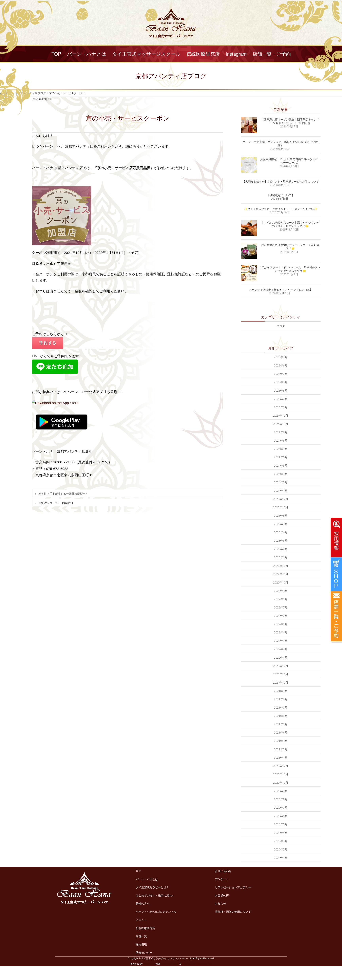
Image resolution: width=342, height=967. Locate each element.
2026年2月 (280, 374)
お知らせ (220, 903)
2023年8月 (280, 515)
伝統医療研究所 (145, 928)
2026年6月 (280, 365)
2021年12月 (280, 666)
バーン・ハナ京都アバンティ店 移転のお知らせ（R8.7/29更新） (281, 143)
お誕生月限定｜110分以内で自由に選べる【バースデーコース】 (290, 161)
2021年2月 (280, 749)
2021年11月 (280, 674)
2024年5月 (280, 465)
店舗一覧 (141, 936)
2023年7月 (280, 524)
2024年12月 (280, 415)
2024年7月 (280, 449)
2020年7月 (280, 807)
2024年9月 (280, 432)
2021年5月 (280, 724)
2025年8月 (280, 382)
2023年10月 (280, 507)
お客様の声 (222, 895)
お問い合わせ (223, 871)
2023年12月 (280, 499)
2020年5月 (280, 824)
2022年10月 (280, 582)
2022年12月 (280, 566)
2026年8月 (280, 357)
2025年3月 (280, 390)
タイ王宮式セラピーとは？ (152, 887)
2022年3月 (280, 641)
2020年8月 (280, 799)
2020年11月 (280, 774)
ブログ (280, 326)
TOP (138, 871)
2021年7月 (280, 707)
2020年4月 (280, 833)
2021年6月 (280, 716)
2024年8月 (280, 440)
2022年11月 (280, 574)
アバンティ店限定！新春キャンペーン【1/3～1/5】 (281, 290)
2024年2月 (280, 482)
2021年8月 (280, 699)
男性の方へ (143, 903)
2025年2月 (280, 399)
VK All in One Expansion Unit (197, 963)
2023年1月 (280, 557)
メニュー (141, 920)
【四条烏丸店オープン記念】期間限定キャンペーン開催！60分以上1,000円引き (290, 121)
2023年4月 (280, 532)
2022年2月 (280, 649)
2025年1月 (280, 407)
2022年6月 (280, 616)
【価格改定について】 (280, 195)
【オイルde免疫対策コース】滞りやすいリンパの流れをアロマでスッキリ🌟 (290, 224)
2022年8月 (280, 599)
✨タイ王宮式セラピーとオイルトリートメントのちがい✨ (280, 209)
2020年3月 (280, 841)
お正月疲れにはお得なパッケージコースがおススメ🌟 (290, 246)
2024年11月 (280, 424)
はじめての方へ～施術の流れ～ (155, 895)
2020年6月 (280, 816)
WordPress (149, 963)
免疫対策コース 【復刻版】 (56, 503)
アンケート (222, 879)
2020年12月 (280, 766)
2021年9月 (280, 691)
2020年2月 (280, 849)
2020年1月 (280, 858)
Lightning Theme (170, 963)
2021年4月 (280, 732)
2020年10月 (280, 782)
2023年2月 (280, 549)
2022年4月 (280, 632)
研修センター (144, 952)
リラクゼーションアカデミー (233, 887)
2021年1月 (280, 757)
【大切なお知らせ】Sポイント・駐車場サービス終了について (280, 181)
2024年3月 (280, 474)
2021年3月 (280, 741)
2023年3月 (280, 540)
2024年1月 (280, 491)
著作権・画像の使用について (233, 911)
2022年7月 (280, 607)
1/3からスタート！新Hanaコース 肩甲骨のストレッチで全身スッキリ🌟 (290, 269)
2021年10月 (280, 682)
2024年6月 (280, 457)
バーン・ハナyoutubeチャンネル (156, 911)
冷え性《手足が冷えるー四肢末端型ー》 (63, 493)
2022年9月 (280, 591)
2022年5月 (280, 624)
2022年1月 (280, 657)
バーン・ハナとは (147, 879)
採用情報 (141, 944)
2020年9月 (280, 791)
